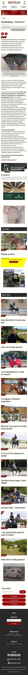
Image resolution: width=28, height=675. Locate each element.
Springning (4, 422)
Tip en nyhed (14, 600)
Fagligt (3, 37)
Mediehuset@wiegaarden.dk (17, 635)
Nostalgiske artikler (6, 503)
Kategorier (14, 596)
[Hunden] (14, 655)
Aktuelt (3, 476)
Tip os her (8, 643)
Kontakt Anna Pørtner (14, 261)
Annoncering (19, 643)
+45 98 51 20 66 (7, 635)
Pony (3, 367)
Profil (3, 316)
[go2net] (14, 659)
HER (9, 157)
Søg (23, 592)
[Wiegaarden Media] (14, 663)
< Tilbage (3, 18)
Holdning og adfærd (11, 160)
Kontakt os (13, 643)
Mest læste (14, 604)
